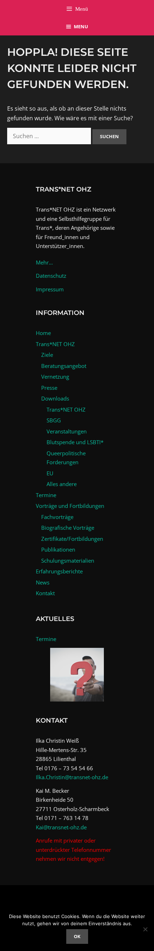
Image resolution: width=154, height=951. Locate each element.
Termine (46, 495)
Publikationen (58, 549)
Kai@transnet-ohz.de (61, 827)
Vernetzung (55, 376)
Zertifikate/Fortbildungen (72, 538)
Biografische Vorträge (67, 527)
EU (50, 473)
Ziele (47, 354)
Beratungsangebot (63, 365)
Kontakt (45, 593)
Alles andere (62, 483)
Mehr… (44, 262)
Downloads (55, 398)
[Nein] (145, 929)
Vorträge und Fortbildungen (70, 505)
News (42, 582)
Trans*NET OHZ (55, 344)
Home (43, 332)
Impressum (50, 289)
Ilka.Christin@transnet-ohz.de (72, 777)
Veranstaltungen (67, 431)
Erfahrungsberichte (59, 571)
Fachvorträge (57, 516)
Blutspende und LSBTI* (75, 442)
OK (77, 936)
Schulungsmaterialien (67, 560)
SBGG (54, 420)
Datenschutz (51, 275)
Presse (49, 387)
